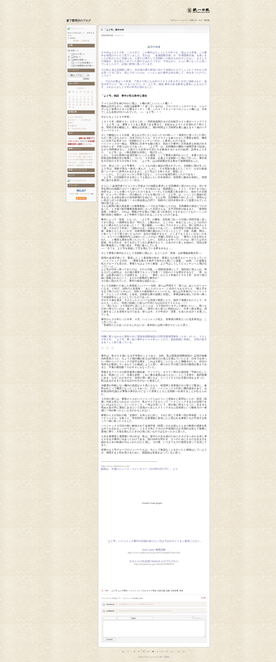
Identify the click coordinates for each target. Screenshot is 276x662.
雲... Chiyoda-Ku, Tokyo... (78, 128)
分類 (70, 45)
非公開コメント (199, 618)
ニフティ (76, 141)
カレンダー (73, 83)
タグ (200, 20)
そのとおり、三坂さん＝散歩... (81, 162)
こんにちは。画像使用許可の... (81, 154)
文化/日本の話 (107, 35)
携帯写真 (83, 141)
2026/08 (81, 88)
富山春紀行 (72, 126)
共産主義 (161, 591)
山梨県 (79, 144)
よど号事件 (123, 591)
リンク (71, 175)
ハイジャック (134, 591)
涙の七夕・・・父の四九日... (80, 120)
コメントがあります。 (134, 598)
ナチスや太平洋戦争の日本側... (81, 159)
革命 (181, 591)
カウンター (73, 185)
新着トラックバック (77, 170)
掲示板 (207, 20)
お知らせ (193, 20)
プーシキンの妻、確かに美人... (81, 157)
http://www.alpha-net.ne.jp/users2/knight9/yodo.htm (154, 552)
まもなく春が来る (75, 117)
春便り (70, 123)
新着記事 (72, 111)
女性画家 (91, 141)
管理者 (76, 41)
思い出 (85, 144)
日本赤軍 (174, 591)
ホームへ (174, 20)
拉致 (168, 591)
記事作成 (85, 41)
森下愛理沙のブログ (78, 20)
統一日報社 (164, 657)
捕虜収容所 (72, 144)
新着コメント (74, 148)
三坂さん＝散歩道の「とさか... (81, 165)
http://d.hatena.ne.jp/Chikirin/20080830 (154, 564)
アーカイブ (73, 70)
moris (140, 657)
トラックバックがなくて (111, 598)
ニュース (184, 20)
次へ (184, 652)
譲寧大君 (82, 138)
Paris (89, 144)
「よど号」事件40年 (114, 30)
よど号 (114, 591)
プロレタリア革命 (148, 591)
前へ (123, 652)
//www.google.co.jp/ (78, 180)
